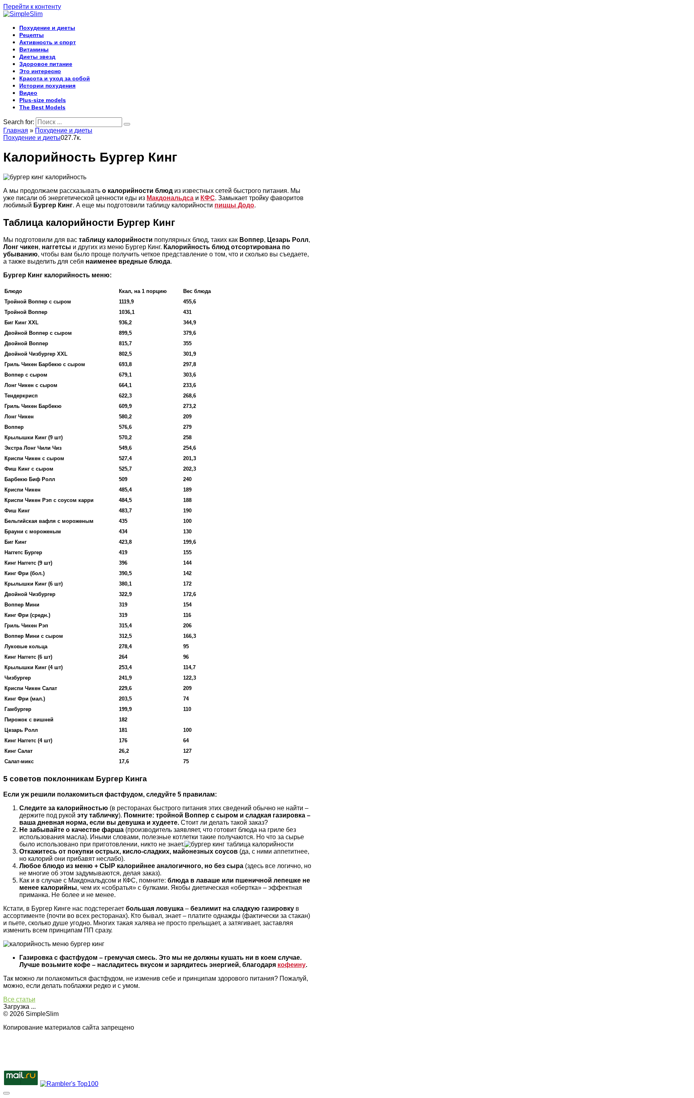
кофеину (292, 964)
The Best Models (42, 107)
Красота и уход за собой (54, 78)
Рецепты (31, 35)
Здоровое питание (45, 64)
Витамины (34, 49)
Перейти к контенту (32, 6)
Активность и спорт (47, 42)
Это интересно (40, 71)
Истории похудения (47, 85)
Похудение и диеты (47, 28)
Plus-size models (42, 100)
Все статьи (19, 999)
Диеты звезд (37, 56)
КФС (207, 198)
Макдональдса (170, 198)
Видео (28, 93)
